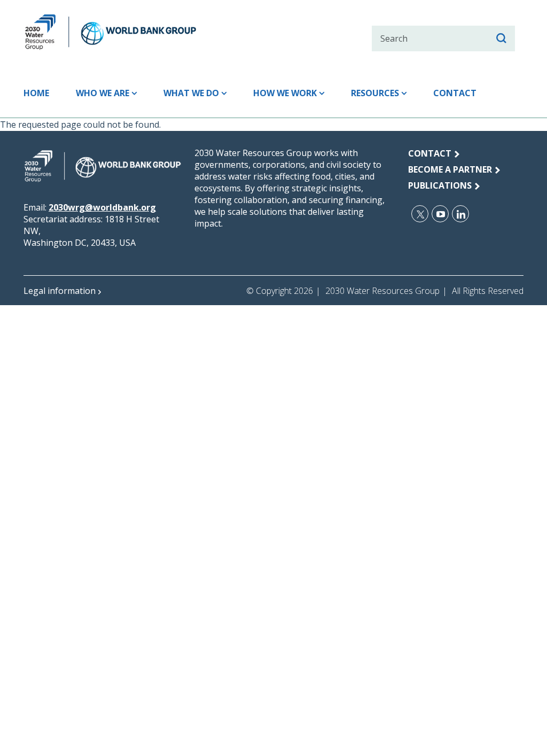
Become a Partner (450, 169)
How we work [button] (285, 93)
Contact (454, 93)
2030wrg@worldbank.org (102, 207)
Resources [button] (375, 93)
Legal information (60, 291)
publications (440, 185)
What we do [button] (191, 93)
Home (36, 93)
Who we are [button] (102, 93)
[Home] (130, 32)
